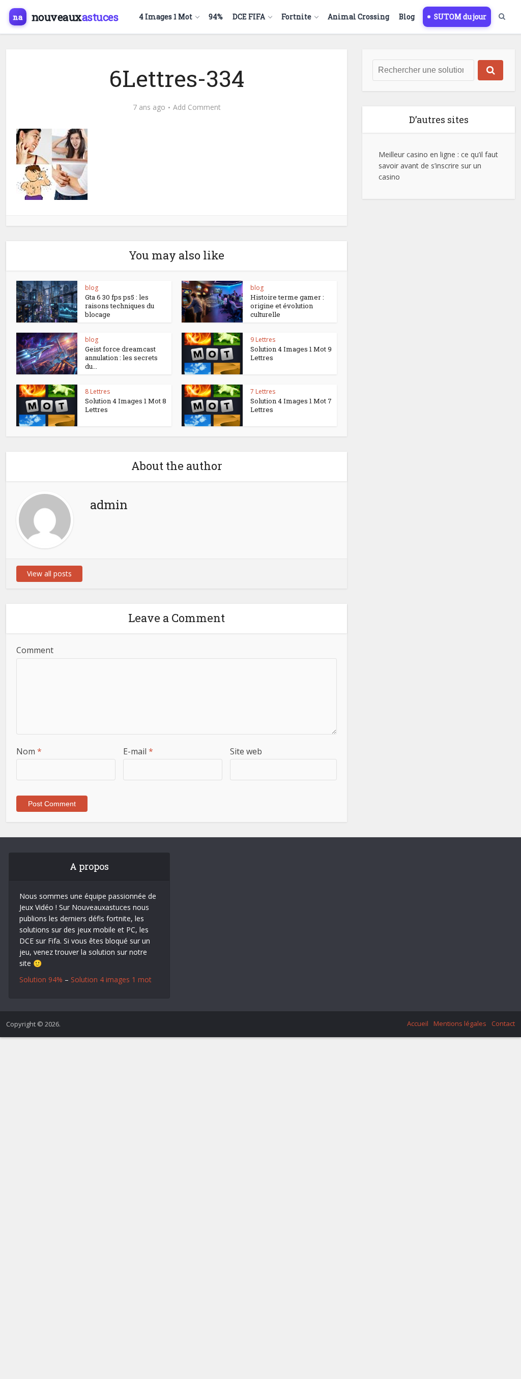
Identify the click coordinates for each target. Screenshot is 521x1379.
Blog (407, 16)
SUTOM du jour (460, 16)
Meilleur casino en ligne (417, 154)
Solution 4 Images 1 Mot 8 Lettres (125, 405)
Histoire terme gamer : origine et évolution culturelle (287, 305)
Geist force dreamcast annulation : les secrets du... (121, 357)
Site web (246, 751)
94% (216, 16)
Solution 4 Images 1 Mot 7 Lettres (291, 405)
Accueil (417, 1023)
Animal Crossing (358, 16)
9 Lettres (262, 339)
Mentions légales (459, 1023)
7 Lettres (262, 391)
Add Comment (197, 107)
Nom (29, 751)
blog (91, 287)
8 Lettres (97, 391)
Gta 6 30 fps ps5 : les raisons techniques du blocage (119, 305)
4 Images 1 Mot (165, 16)
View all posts (49, 573)
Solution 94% (41, 979)
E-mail (138, 751)
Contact (503, 1023)
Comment (34, 650)
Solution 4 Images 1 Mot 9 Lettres (291, 353)
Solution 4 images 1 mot (111, 979)
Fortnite (296, 16)
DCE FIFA (249, 16)
